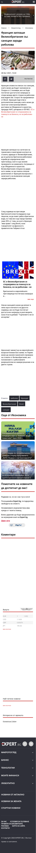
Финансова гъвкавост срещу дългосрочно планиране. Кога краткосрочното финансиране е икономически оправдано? (16, 476)
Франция (24, 398)
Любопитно (8, 783)
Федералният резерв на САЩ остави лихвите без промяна (17, 15)
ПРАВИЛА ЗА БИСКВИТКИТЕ (12, 824)
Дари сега (5, 520)
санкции (6, 410)
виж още (31, 299)
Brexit (21, 404)
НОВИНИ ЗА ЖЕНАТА (11, 801)
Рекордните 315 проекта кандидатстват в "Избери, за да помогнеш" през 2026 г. (16, 435)
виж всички (7, 705)
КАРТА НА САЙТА (18, 826)
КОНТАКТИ (5, 828)
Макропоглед (8, 752)
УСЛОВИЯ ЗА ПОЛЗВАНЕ (19, 821)
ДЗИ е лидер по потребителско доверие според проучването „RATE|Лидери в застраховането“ (17, 455)
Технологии (8, 767)
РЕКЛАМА (5, 826)
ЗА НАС (4, 821)
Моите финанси (10, 775)
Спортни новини (10, 808)
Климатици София (9, 721)
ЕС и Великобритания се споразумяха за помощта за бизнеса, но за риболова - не (17, 284)
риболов (14, 398)
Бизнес (5, 760)
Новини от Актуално (12, 794)
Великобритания (9, 404)
